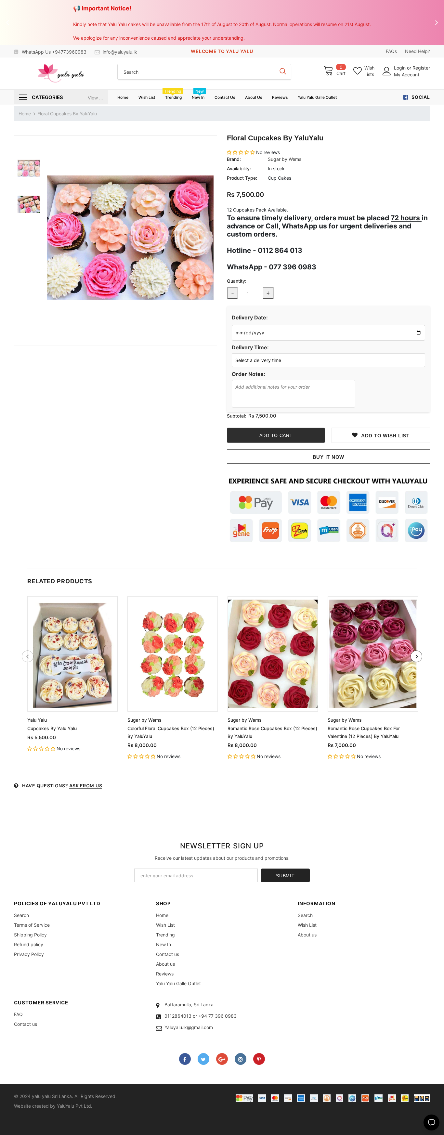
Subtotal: (236, 416)
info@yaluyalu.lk (120, 52)
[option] (130, 238)
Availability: (239, 168)
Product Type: (242, 178)
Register (421, 68)
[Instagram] (240, 1059)
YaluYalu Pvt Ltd (74, 1106)
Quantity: (236, 281)
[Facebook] (185, 1059)
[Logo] (60, 73)
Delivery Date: (250, 317)
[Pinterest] (259, 1059)
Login (400, 68)
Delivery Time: (250, 347)
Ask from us (85, 785)
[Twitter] (203, 1059)
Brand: (234, 159)
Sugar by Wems (284, 159)
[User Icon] (386, 71)
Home (25, 113)
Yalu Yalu (37, 720)
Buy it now (329, 457)
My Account (406, 74)
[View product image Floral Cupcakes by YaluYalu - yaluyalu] (130, 238)
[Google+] (222, 1059)
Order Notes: (248, 374)
